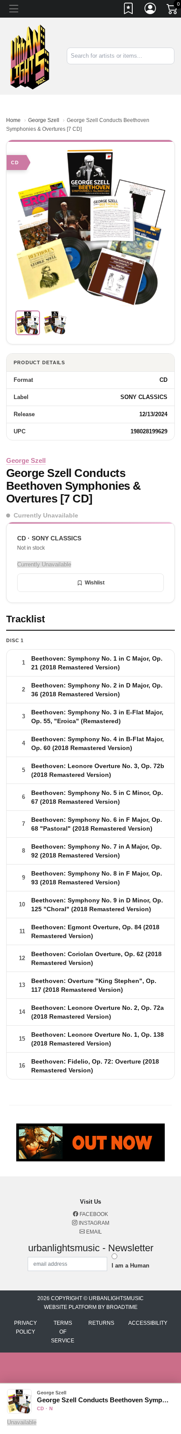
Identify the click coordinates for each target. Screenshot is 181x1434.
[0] (172, 10)
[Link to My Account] (151, 10)
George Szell (43, 120)
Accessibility (147, 1323)
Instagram (93, 1223)
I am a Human (130, 1265)
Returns (101, 1323)
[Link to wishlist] (129, 10)
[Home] (30, 55)
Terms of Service (62, 1332)
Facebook (93, 1214)
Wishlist (95, 583)
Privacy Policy (25, 1327)
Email (93, 1232)
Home (13, 120)
